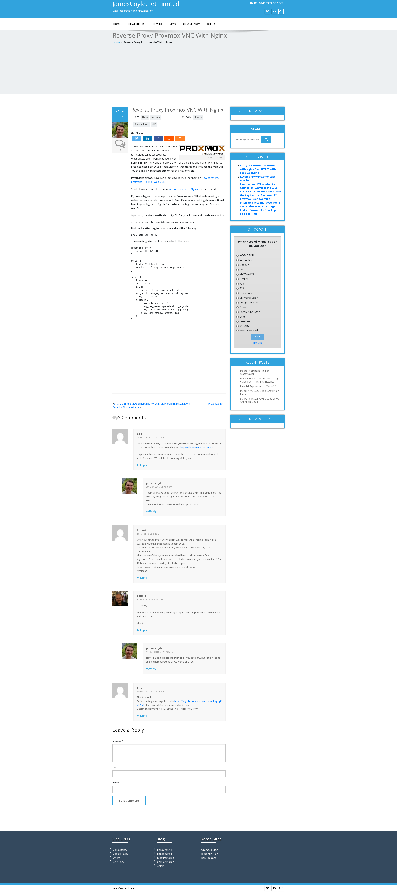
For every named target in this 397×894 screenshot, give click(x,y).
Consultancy (191, 23)
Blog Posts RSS (166, 858)
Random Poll (164, 854)
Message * (117, 740)
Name (116, 766)
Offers (211, 23)
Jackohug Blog (209, 854)
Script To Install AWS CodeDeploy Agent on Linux (259, 400)
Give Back (118, 862)
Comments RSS (166, 862)
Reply (143, 465)
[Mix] (180, 138)
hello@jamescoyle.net (268, 3)
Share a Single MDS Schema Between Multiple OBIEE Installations (152, 403)
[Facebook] (158, 138)
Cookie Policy (120, 854)
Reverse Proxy (141, 124)
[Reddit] (169, 138)
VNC (154, 124)
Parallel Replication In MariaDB (258, 386)
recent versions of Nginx (183, 189)
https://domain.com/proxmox (195, 447)
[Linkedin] (147, 138)
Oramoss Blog (209, 850)
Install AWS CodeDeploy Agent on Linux (259, 392)
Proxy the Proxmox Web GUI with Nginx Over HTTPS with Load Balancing (258, 169)
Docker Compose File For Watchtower (254, 372)
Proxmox (155, 117)
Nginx (145, 117)
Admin (160, 866)
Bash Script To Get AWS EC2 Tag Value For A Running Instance (259, 380)
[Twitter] (136, 138)
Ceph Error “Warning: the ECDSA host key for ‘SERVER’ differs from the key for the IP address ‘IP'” (260, 191)
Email (115, 782)
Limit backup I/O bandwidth (257, 184)
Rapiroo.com (208, 858)
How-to (157, 23)
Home (116, 23)
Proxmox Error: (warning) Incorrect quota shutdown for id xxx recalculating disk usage (260, 202)
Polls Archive (164, 850)
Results (257, 343)
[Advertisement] (198, 70)
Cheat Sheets (136, 23)
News (172, 23)
